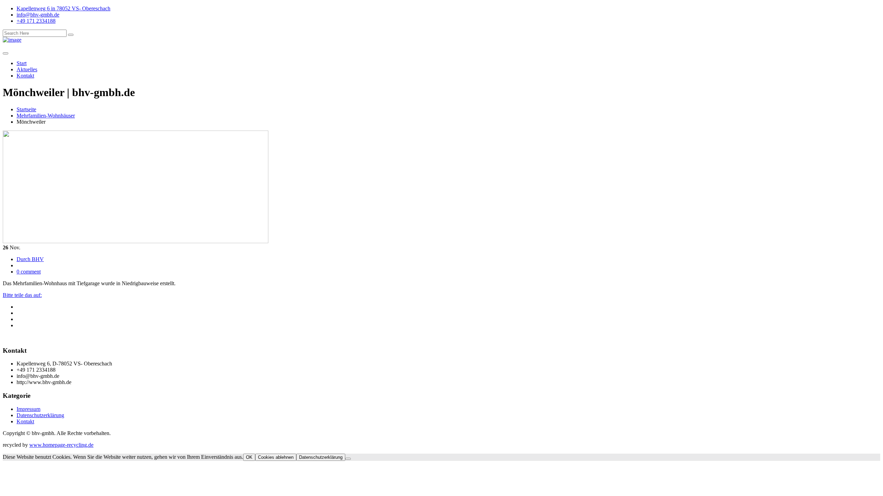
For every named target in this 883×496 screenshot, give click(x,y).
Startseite (26, 109)
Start (22, 63)
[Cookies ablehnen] (348, 459)
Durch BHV (30, 259)
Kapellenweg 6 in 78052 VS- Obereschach (63, 8)
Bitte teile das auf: (22, 295)
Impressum (28, 409)
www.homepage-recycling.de (61, 445)
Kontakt (25, 76)
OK (249, 457)
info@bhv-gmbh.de (38, 15)
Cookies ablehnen (276, 457)
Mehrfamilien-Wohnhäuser (46, 115)
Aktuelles (27, 69)
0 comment (29, 272)
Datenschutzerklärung (40, 415)
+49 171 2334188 (36, 21)
